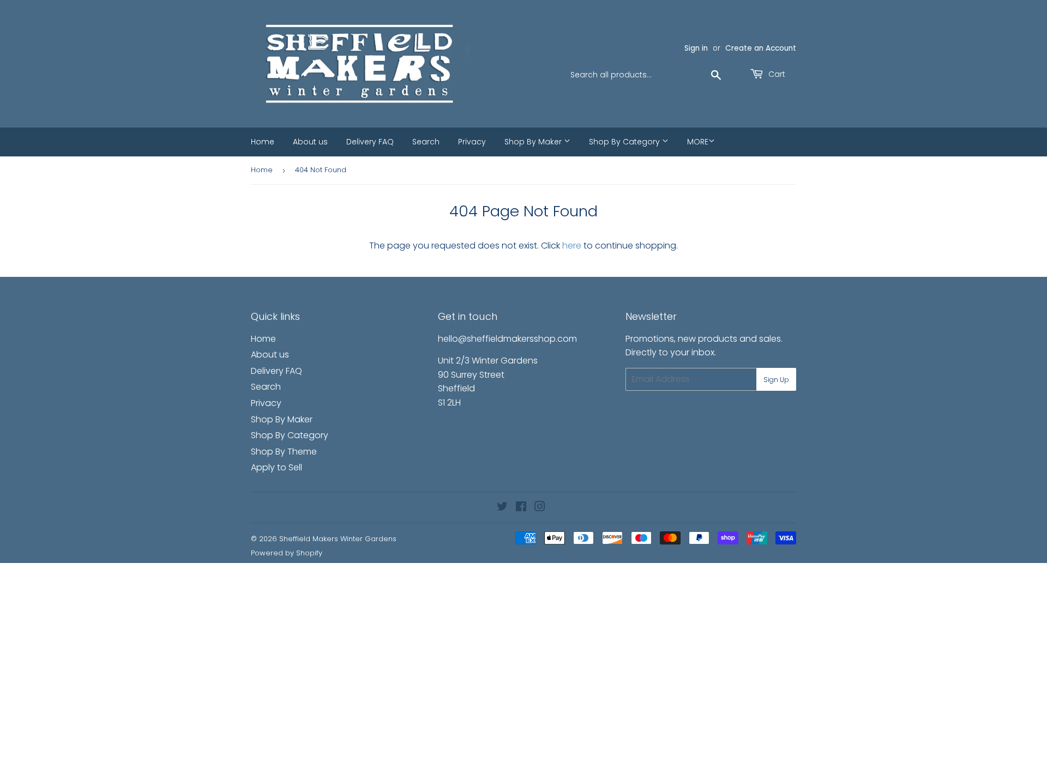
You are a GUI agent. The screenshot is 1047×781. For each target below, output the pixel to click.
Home (262, 141)
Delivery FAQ (370, 141)
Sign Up (776, 379)
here (571, 245)
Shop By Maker (534, 141)
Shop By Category (625, 141)
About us (310, 141)
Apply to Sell (276, 467)
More (697, 141)
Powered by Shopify (286, 553)
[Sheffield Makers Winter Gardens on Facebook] (521, 507)
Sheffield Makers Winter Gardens (337, 539)
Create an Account (760, 48)
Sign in (696, 48)
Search (426, 141)
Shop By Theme (284, 451)
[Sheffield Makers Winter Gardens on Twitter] (502, 507)
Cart (775, 74)
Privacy (472, 141)
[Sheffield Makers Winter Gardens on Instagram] (539, 507)
